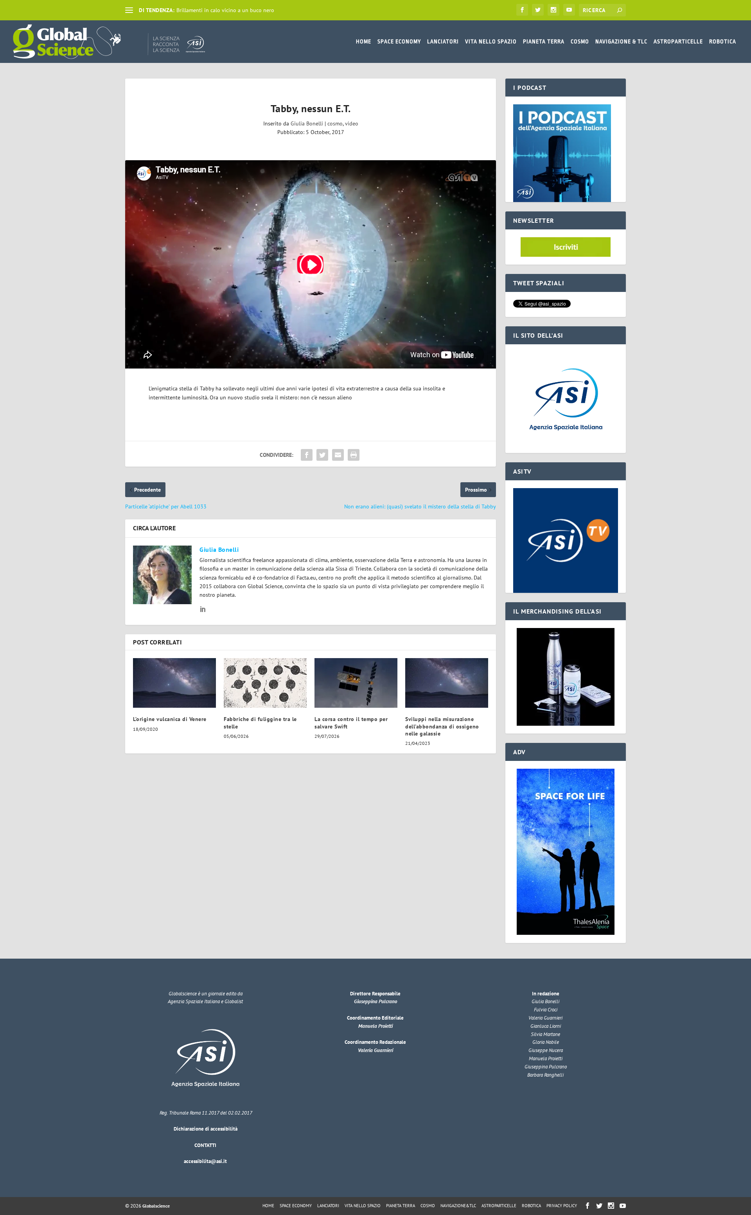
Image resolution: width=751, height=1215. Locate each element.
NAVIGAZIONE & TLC (621, 41)
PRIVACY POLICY (561, 1205)
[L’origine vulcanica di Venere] (174, 683)
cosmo (335, 123)
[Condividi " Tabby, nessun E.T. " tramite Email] (338, 455)
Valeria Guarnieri (375, 1050)
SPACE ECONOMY (399, 41)
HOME (363, 41)
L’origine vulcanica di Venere (170, 719)
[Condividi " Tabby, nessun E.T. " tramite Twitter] (322, 455)
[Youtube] (569, 10)
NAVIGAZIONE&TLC (458, 1205)
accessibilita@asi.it (205, 1161)
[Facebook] (522, 10)
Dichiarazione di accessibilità (205, 1129)
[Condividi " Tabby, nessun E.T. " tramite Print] (353, 455)
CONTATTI (205, 1145)
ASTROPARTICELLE (678, 41)
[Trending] (129, 10)
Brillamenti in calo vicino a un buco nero (225, 10)
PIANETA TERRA (543, 41)
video (351, 123)
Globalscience (156, 1206)
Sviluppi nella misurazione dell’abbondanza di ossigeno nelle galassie (442, 726)
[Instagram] (553, 10)
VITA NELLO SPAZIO (491, 41)
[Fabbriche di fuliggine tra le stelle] (265, 683)
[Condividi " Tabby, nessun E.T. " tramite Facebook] (306, 455)
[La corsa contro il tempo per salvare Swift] (355, 683)
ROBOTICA (722, 41)
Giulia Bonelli (307, 123)
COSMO (580, 41)
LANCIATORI (443, 41)
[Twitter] (538, 10)
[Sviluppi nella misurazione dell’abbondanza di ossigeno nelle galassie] (446, 683)
